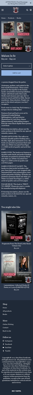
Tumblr (7, 351)
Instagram (8, 341)
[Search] (27, 10)
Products (11, 18)
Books (19, 18)
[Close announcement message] (30, 3)
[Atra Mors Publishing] (16, 10)
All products (7, 311)
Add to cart (16, 73)
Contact (5, 328)
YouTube (8, 348)
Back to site (7, 331)
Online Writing (8, 324)
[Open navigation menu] (2, 10)
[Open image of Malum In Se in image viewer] (16, 36)
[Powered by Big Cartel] (16, 391)
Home (3, 18)
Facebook (8, 344)
